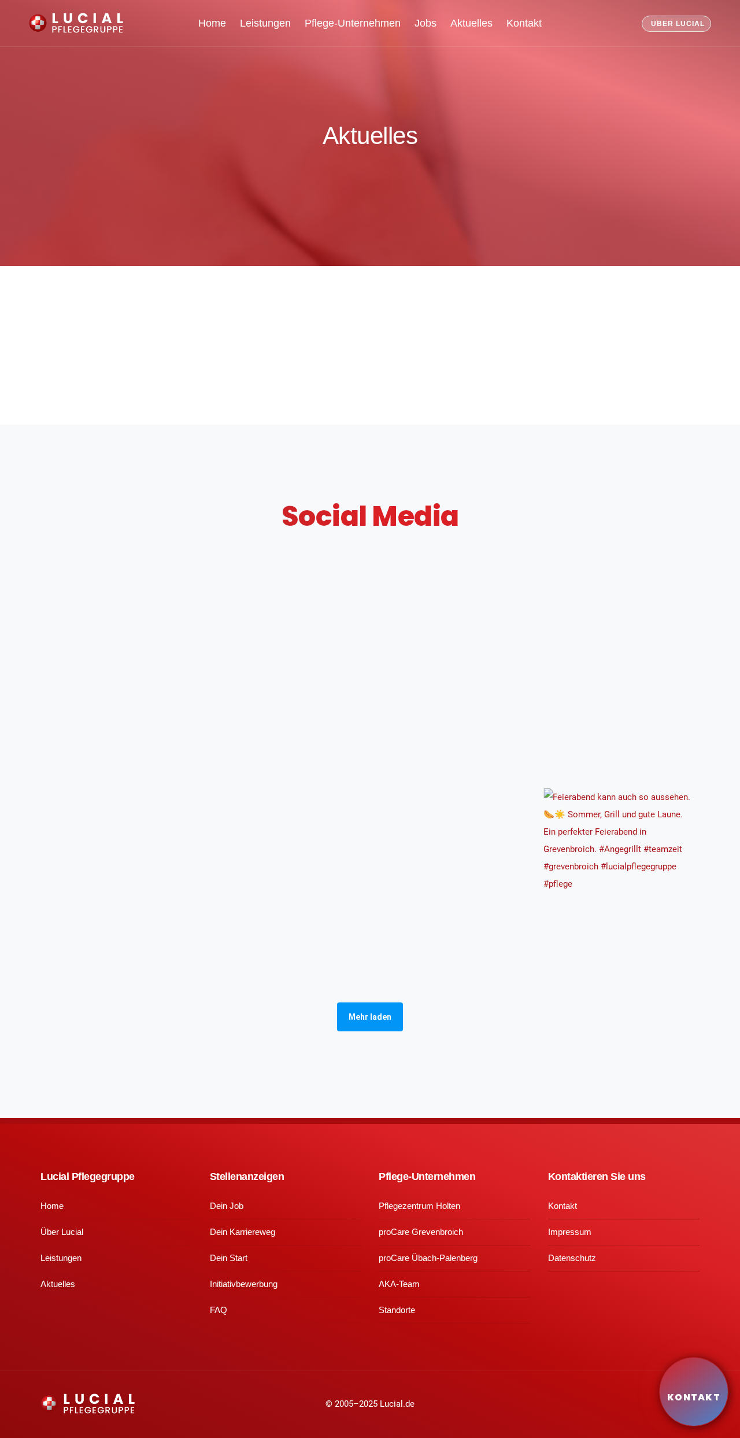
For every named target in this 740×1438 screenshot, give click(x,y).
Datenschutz (572, 1258)
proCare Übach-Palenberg (428, 1258)
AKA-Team (399, 1284)
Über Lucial (61, 1232)
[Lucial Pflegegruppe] (76, 23)
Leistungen (265, 23)
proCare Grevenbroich (421, 1232)
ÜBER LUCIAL (678, 24)
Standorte (397, 1310)
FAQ (218, 1310)
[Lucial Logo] (87, 1403)
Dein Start (228, 1258)
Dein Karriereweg (242, 1232)
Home (212, 23)
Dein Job (226, 1206)
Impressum (569, 1232)
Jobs (425, 23)
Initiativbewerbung (244, 1284)
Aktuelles (471, 23)
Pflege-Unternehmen (353, 23)
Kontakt (524, 23)
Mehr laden (370, 1017)
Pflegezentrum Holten (419, 1206)
